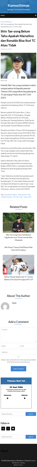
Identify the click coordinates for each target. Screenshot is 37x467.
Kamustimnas (18, 5)
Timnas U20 (27, 197)
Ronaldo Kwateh (6, 197)
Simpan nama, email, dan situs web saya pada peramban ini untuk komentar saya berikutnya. (18, 361)
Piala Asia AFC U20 (24, 194)
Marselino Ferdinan (11, 194)
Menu (3, 15)
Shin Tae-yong (17, 197)
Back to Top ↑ (18, 465)
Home (3, 22)
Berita (8, 22)
